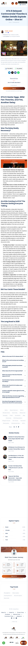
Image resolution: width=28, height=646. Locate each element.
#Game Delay (14, 412)
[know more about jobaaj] (5, 637)
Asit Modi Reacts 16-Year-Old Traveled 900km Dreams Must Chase (16, 457)
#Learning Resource (8, 595)
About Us (3, 612)
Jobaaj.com (19, 616)
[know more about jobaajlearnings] (17, 637)
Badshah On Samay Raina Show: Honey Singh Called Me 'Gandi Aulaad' (16, 438)
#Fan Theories (15, 420)
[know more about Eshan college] (11, 642)
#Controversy (8, 418)
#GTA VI (21, 410)
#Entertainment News (15, 423)
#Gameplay (5, 415)
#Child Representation (17, 418)
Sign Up (14, 88)
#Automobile (6, 598)
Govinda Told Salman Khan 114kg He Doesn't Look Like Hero (15, 467)
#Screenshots (17, 415)
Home (10, 22)
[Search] (12, 3)
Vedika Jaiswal (9, 31)
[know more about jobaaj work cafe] (17, 642)
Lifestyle (7, 530)
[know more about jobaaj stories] (11, 637)
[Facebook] (15, 72)
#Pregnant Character (6, 420)
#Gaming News (6, 423)
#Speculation (23, 420)
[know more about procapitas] (23, 637)
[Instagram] (13, 618)
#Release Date (22, 412)
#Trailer (11, 415)
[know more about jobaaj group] (13, 628)
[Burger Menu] (16, 3)
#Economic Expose (18, 595)
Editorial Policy (16, 614)
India (6, 533)
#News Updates (15, 592)
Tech (6, 539)
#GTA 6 (6, 410)
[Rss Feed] (16, 618)
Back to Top (14, 621)
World (6, 527)
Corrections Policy (9, 616)
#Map (24, 415)
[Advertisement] (14, 502)
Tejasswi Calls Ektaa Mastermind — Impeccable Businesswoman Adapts (15, 478)
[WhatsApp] (18, 72)
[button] (14, 356)
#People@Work (7, 592)
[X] (12, 72)
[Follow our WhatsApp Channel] (3, 642)
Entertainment (16, 22)
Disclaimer (7, 614)
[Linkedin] (9, 72)
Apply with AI (14, 576)
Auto (6, 536)
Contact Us (11, 612)
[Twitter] (18, 427)
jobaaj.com (20, 578)
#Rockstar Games (6, 412)
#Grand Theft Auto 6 (14, 410)
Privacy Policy (20, 612)
